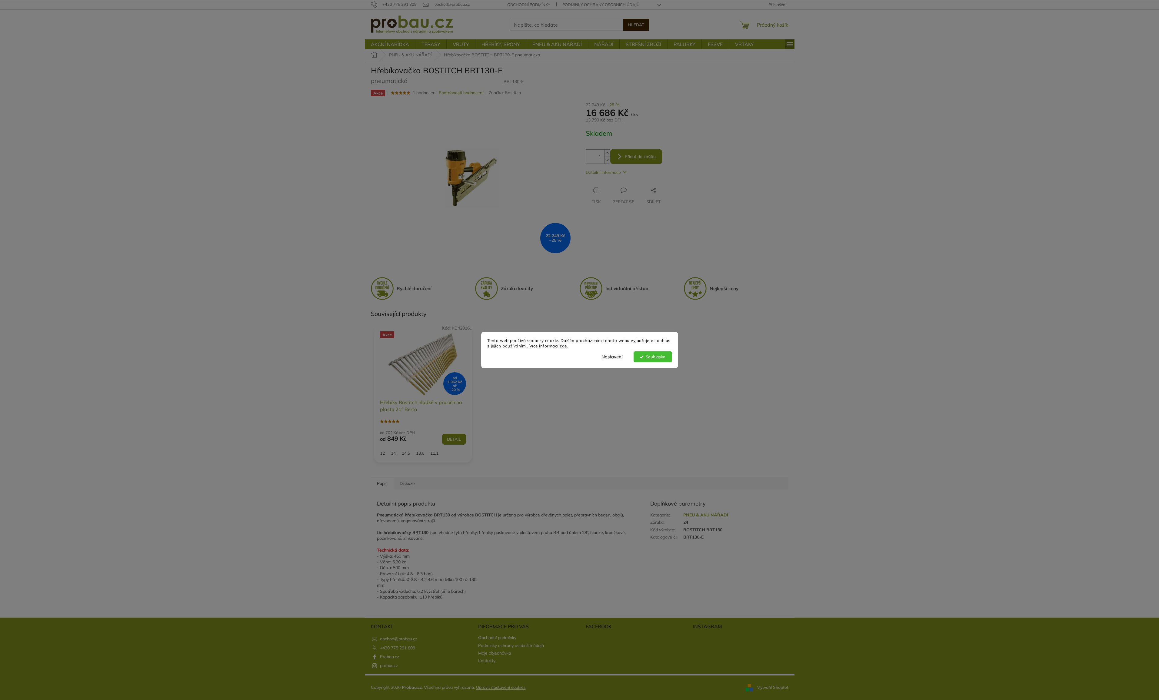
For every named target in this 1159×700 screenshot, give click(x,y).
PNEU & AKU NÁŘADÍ (705, 515)
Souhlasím (655, 356)
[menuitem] (390, 44)
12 (382, 453)
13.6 (420, 453)
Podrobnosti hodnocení (461, 92)
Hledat (636, 25)
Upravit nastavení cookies (501, 687)
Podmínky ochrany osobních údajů (600, 4)
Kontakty (486, 660)
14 (393, 453)
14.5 (406, 453)
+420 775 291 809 (397, 648)
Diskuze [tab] (407, 483)
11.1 (434, 453)
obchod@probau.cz (398, 639)
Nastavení (612, 357)
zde (563, 346)
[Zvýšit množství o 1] (607, 153)
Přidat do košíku (640, 156)
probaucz (389, 665)
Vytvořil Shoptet (772, 687)
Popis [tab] (382, 483)
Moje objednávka (494, 653)
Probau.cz (389, 656)
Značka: (505, 92)
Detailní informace (603, 172)
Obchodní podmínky (528, 4)
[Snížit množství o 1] (607, 160)
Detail (454, 439)
